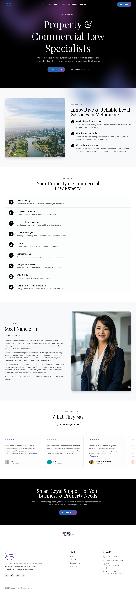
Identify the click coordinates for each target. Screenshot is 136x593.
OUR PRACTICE (59, 4)
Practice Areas (75, 563)
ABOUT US (47, 4)
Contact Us (124, 4)
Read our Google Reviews (70, 425)
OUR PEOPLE (72, 4)
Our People (74, 566)
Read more (18, 453)
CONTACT (83, 4)
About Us (73, 560)
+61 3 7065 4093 (111, 557)
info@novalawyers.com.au (114, 560)
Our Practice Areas (77, 70)
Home (72, 557)
